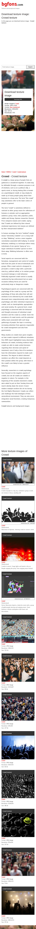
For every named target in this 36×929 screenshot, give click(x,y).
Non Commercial (15, 107)
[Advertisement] (18, 44)
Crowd (17, 103)
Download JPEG (18, 99)
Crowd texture (7, 459)
